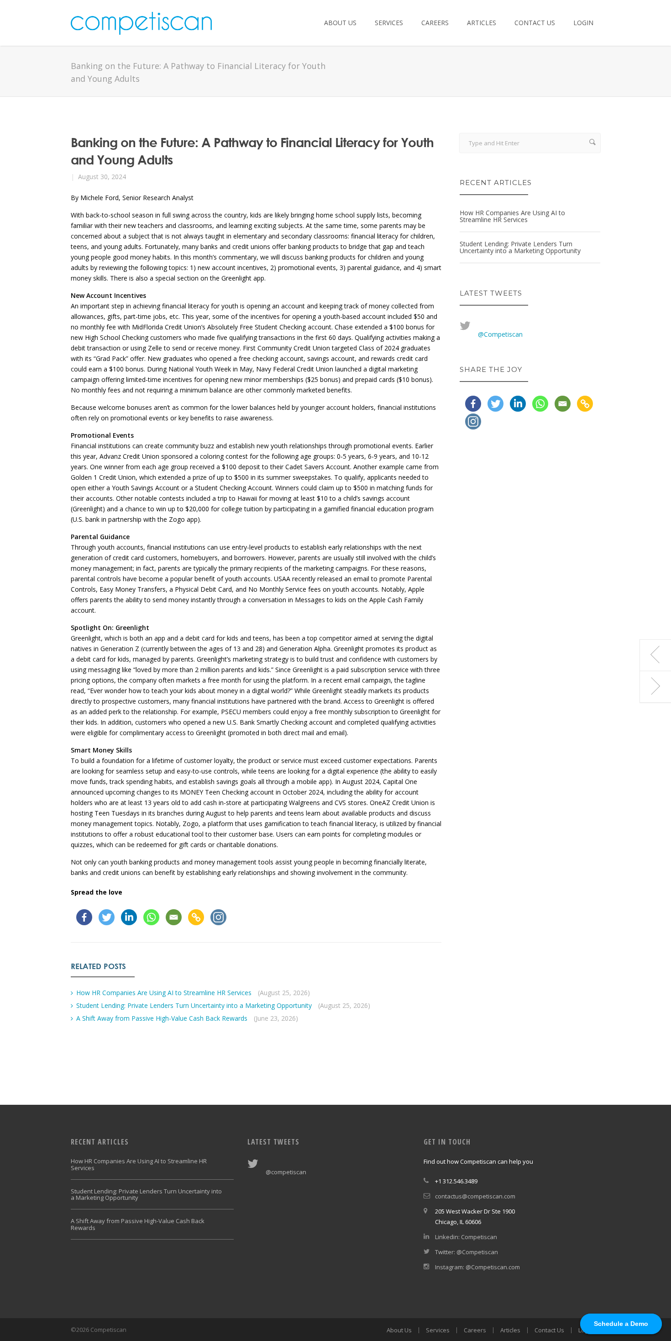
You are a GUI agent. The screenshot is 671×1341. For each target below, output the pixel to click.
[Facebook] (84, 917)
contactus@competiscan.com (475, 1196)
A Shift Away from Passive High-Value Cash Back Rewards (161, 1018)
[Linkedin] (129, 917)
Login (583, 22)
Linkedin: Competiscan (466, 1237)
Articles (481, 22)
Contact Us (534, 22)
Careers (435, 22)
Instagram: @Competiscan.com (477, 1267)
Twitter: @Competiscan (466, 1252)
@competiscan (286, 1172)
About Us (340, 22)
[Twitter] (107, 917)
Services (389, 22)
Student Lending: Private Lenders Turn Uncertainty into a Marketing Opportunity (194, 1005)
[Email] (174, 917)
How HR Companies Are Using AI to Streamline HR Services (164, 992)
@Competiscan (500, 334)
